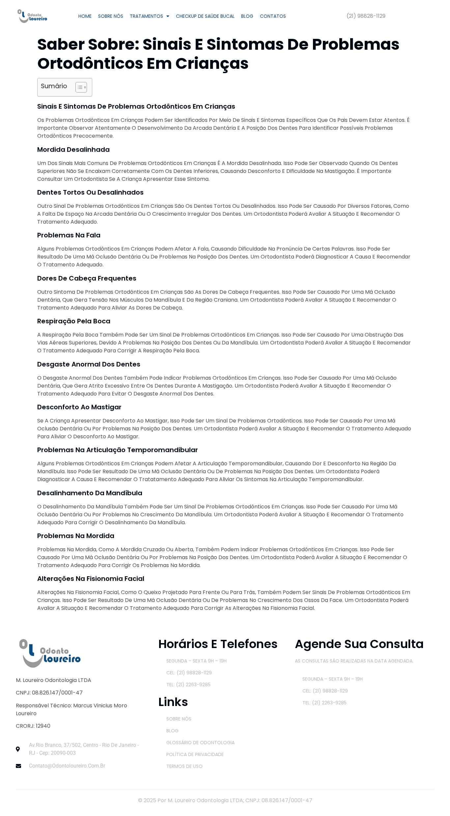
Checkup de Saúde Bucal (205, 16)
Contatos (273, 16)
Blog (247, 16)
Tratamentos (146, 16)
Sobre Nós (110, 16)
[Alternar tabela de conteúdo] (77, 87)
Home (85, 16)
